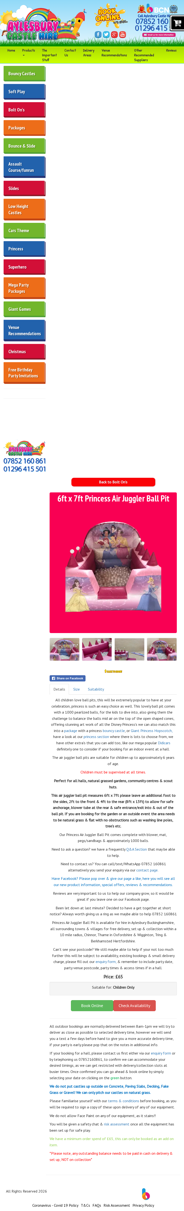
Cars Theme (18, 230)
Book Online (92, 1005)
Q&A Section (136, 849)
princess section (96, 736)
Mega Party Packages (18, 288)
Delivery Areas (88, 53)
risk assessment (116, 1124)
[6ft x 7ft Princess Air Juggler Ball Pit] (113, 568)
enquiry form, (106, 961)
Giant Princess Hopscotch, (151, 730)
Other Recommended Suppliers (144, 55)
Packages (16, 128)
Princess (15, 249)
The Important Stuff (49, 55)
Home (11, 50)
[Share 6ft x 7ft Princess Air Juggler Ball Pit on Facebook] (113, 678)
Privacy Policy (143, 1205)
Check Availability (134, 1005)
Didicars (163, 742)
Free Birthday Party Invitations (23, 373)
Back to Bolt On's (113, 481)
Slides (13, 188)
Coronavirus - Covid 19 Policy (55, 1205)
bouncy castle (114, 730)
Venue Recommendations (114, 53)
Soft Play (16, 91)
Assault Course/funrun (21, 167)
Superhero (17, 267)
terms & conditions (123, 1100)
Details (59, 689)
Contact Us (70, 53)
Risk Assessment (117, 1205)
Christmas (17, 351)
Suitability (96, 689)
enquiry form (161, 1053)
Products (28, 50)
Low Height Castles (18, 209)
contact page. (146, 870)
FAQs (96, 1205)
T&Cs (85, 1205)
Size (76, 689)
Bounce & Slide (21, 146)
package (70, 730)
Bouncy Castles (21, 73)
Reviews (171, 50)
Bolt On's (16, 110)
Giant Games (19, 309)
